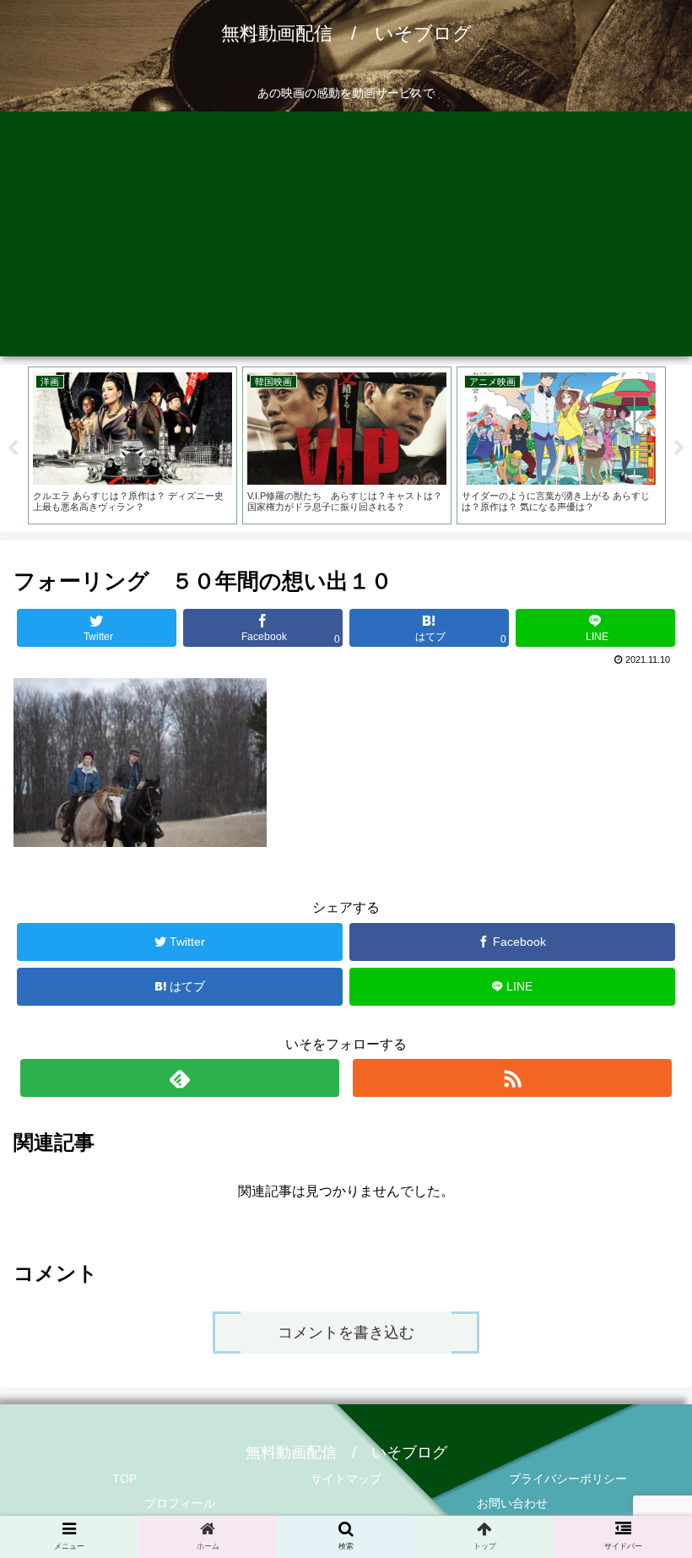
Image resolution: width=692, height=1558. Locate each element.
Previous (12, 448)
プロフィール (179, 1503)
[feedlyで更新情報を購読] (179, 1078)
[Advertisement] (346, 238)
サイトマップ (346, 1478)
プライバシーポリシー (568, 1478)
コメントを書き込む (346, 1332)
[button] (640, 1425)
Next (679, 448)
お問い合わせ (512, 1503)
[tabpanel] (132, 445)
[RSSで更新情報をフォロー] (512, 1078)
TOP (124, 1478)
